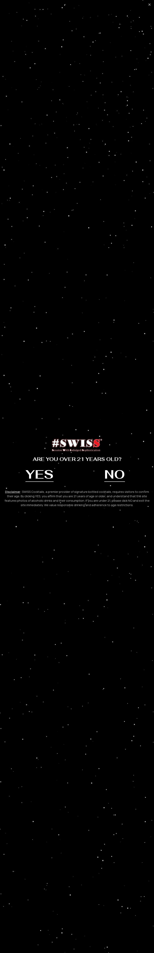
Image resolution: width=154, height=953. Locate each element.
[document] (77, 476)
